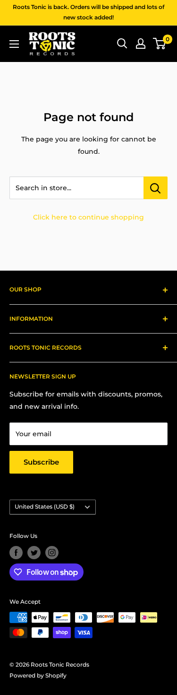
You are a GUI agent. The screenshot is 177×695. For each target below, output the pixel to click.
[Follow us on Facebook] (16, 552)
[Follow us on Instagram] (52, 552)
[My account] (140, 43)
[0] (160, 43)
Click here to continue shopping (88, 217)
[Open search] (122, 43)
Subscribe (41, 461)
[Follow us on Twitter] (34, 552)
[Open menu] (14, 44)
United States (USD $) (45, 506)
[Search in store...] (155, 187)
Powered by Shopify (38, 675)
